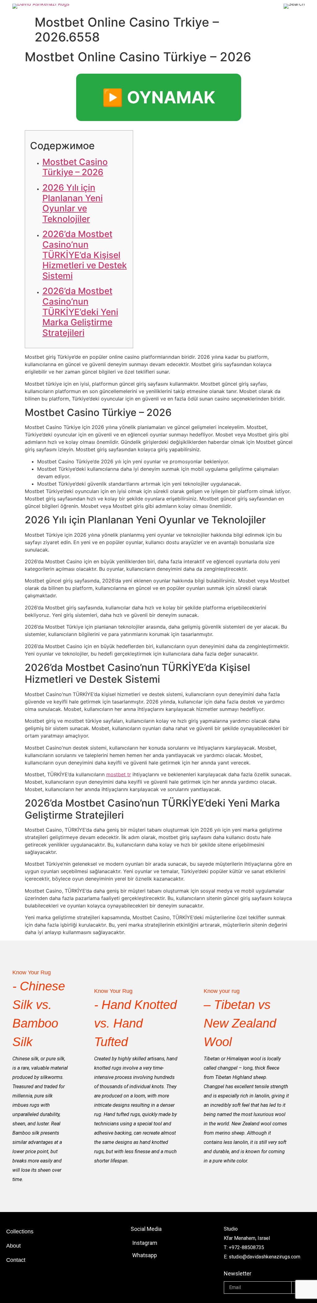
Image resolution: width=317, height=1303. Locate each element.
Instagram (144, 1243)
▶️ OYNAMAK (158, 97)
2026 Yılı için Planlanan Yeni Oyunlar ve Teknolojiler (72, 203)
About (13, 1246)
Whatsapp (144, 1255)
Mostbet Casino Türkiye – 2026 (75, 167)
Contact (15, 1260)
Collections (19, 1231)
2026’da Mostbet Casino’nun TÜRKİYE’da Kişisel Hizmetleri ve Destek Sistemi (84, 255)
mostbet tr (118, 774)
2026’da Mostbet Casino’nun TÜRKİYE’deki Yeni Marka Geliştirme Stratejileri (80, 312)
